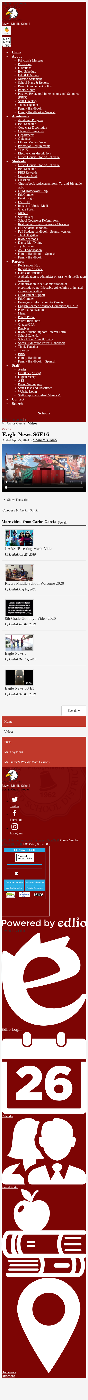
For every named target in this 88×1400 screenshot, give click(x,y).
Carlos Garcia (29, 510)
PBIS (21, 354)
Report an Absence (30, 269)
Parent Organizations (31, 309)
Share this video (45, 440)
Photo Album (26, 90)
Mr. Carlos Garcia (13, 423)
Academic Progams (30, 120)
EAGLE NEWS (28, 75)
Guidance (24, 138)
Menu (22, 313)
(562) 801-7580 (12, 844)
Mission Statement (30, 79)
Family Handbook (30, 108)
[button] (17, 56)
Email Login (26, 198)
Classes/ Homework (31, 131)
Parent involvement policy (35, 86)
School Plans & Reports (33, 82)
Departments (26, 135)
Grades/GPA (26, 324)
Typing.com (26, 246)
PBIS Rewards (27, 172)
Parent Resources (29, 321)
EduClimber (26, 194)
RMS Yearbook (28, 239)
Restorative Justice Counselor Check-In (43, 224)
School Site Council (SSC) (35, 339)
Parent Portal (26, 317)
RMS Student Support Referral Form (42, 332)
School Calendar (28, 335)
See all (62, 522)
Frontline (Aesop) (29, 373)
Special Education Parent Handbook (41, 343)
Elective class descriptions (35, 153)
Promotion (25, 64)
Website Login (27, 391)
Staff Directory (27, 101)
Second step (26, 216)
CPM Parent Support (31, 295)
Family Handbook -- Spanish (36, 112)
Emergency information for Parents (40, 302)
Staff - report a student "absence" (39, 395)
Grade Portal (26, 209)
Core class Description (32, 127)
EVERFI (24, 202)
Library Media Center (32, 142)
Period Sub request (30, 384)
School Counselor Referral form (38, 220)
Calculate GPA (27, 176)
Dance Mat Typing (30, 242)
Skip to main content (15, 3)
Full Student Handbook (33, 228)
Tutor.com (24, 350)
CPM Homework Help (33, 191)
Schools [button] (44, 413)
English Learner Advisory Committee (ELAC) (48, 306)
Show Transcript (17, 499)
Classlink (24, 180)
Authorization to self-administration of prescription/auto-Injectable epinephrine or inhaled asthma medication (50, 287)
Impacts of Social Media (33, 205)
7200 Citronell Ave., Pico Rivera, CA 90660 (30, 840)
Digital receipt (27, 377)
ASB (21, 380)
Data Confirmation (30, 273)
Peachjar (23, 328)
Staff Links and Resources (35, 388)
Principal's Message (30, 60)
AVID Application (30, 250)
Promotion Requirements (34, 146)
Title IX (23, 149)
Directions (24, 68)
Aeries (22, 369)
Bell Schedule (27, 71)
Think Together (28, 104)
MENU (23, 213)
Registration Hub (29, 265)
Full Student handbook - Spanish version (44, 231)
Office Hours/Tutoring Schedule (39, 157)
